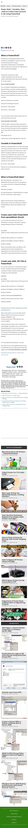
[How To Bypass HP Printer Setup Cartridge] (14, 577)
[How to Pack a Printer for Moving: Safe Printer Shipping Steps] (14, 556)
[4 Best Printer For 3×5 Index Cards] (14, 489)
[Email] (10, 48)
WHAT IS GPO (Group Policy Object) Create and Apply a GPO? (13, 755)
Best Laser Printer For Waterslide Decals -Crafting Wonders (15, 398)
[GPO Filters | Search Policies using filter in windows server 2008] (14, 650)
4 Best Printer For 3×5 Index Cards (11, 395)
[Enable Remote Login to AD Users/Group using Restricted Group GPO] (14, 689)
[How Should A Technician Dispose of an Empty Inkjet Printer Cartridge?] (14, 534)
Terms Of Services (14, 810)
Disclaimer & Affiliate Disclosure (14, 816)
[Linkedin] (20, 367)
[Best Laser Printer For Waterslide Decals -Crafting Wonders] (14, 512)
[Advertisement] (14, 32)
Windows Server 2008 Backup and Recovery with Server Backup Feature (14, 785)
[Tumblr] (6, 48)
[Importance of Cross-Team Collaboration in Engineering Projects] (14, 620)
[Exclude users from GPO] (14, 718)
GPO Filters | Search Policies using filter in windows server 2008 (13, 629)
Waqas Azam (11, 367)
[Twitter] (4, 48)
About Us (14, 819)
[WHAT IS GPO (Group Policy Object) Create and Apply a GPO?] (14, 780)
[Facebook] (2, 48)
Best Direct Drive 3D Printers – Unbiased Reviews (14, 393)
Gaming (8, 6)
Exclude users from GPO (11, 692)
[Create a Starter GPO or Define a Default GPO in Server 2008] (14, 750)
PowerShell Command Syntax (8, 353)
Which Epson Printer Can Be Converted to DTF (13, 581)
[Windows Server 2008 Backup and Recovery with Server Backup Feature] (14, 805)
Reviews (24, 6)
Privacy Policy (14, 813)
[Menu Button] (1, 2)
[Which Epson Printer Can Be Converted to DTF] (14, 597)
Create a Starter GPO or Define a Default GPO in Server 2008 (11, 723)
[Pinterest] (8, 48)
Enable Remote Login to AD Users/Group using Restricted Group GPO (14, 655)
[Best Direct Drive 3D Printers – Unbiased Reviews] (14, 469)
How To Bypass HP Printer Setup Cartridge (12, 560)
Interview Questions (16, 6)
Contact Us (14, 822)
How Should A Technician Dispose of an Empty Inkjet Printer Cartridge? (14, 401)
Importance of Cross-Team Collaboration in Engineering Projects (13, 602)
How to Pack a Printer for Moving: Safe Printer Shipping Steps (14, 405)
